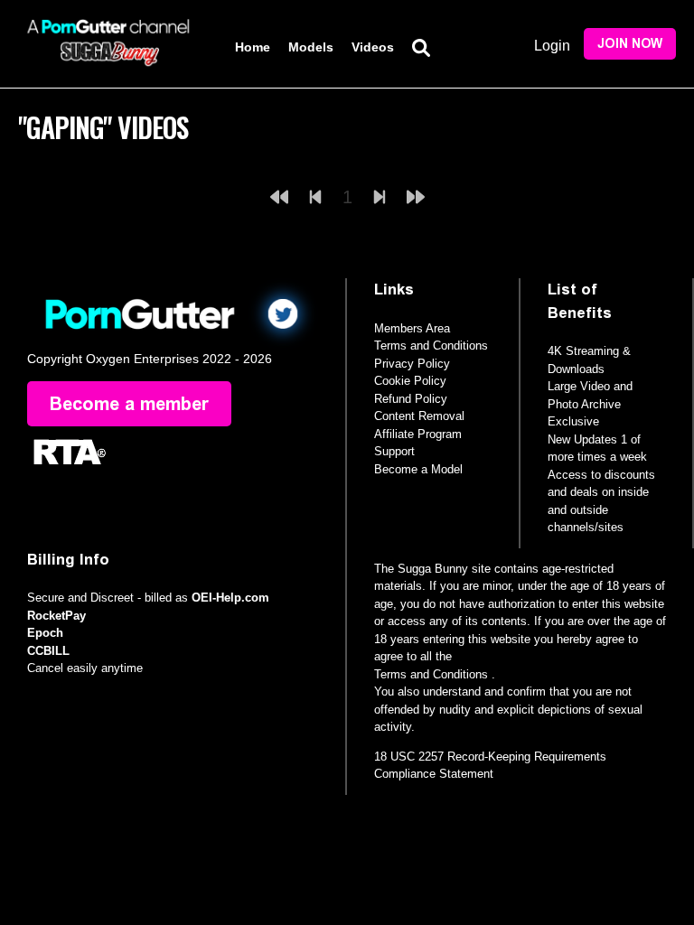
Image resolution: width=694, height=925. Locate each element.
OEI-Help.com (230, 597)
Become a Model (418, 469)
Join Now (629, 43)
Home (252, 47)
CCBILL (48, 651)
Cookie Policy (410, 381)
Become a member (129, 404)
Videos (373, 47)
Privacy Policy (412, 363)
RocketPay (56, 615)
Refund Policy (410, 399)
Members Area (412, 328)
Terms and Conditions (431, 345)
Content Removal (419, 416)
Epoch (45, 633)
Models (310, 47)
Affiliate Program (418, 434)
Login (552, 45)
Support (394, 451)
